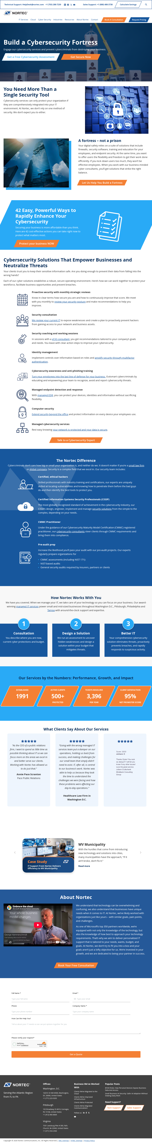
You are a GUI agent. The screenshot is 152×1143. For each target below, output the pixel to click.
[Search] (146, 4)
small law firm (136, 465)
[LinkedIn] (65, 5)
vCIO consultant (60, 339)
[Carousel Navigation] (76, 829)
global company (38, 469)
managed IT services (27, 606)
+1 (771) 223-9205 (50, 1098)
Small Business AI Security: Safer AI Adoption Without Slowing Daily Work (126, 1094)
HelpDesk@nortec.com (33, 4)
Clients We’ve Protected (83, 1102)
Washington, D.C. (51, 1088)
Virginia (47, 1121)
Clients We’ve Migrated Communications (83, 1107)
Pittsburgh (48, 1105)
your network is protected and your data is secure (80, 429)
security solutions (102, 508)
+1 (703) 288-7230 (53, 4)
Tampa (51, 610)
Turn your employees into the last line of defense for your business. (69, 376)
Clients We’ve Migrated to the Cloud (85, 1092)
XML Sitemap (64, 1140)
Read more (84, 866)
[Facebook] (68, 5)
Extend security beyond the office (50, 414)
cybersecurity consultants (71, 531)
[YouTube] (74, 5)
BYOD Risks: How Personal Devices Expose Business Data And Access (125, 1089)
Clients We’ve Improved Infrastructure (83, 1098)
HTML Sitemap (76, 1140)
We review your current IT (46, 320)
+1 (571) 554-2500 (50, 1131)
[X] (71, 5)
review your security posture (70, 301)
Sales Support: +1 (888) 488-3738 (98, 4)
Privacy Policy (89, 1140)
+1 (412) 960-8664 (50, 1115)
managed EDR (45, 395)
